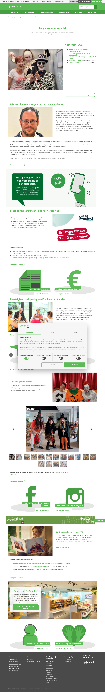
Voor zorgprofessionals (58, 1)
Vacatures (5, 1)
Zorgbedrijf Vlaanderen (67, 660)
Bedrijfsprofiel (50, 661)
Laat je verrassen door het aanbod (25, 607)
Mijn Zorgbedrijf (85, 1)
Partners (48, 672)
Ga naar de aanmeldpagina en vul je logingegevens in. (30, 563)
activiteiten (78, 12)
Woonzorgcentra (14, 666)
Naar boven (100, 520)
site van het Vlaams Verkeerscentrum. (58, 258)
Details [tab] (52, 332)
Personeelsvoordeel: (75, 62)
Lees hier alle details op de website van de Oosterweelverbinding (33, 251)
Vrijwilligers (49, 666)
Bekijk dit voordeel (61, 547)
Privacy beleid (47, 688)
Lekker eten (92, 12)
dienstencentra (29, 12)
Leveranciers (49, 668)
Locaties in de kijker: (75, 60)
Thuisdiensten (13, 659)
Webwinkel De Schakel (15, 1)
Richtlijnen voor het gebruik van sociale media (51, 680)
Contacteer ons (74, 1)
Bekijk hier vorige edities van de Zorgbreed (80, 95)
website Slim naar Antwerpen (23, 255)
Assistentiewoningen (15, 664)
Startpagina (13, 17)
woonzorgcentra (64, 12)
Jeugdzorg (49, 670)
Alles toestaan (74, 364)
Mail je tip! (13, 474)
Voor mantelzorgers (46, 1)
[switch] (44, 358)
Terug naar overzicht (16, 165)
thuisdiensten (13, 12)
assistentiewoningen (46, 12)
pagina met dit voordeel (40, 566)
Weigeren (52, 364)
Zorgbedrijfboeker (96, 1)
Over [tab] (75, 332)
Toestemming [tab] (29, 332)
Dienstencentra (13, 662)
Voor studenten (35, 1)
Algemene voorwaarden (49, 675)
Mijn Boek (30, 659)
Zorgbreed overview (23, 17)
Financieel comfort (14, 668)
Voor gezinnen (26, 1)
